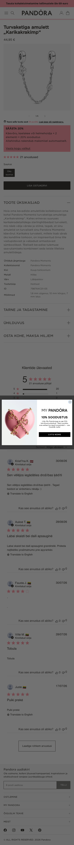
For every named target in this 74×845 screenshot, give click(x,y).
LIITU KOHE (54, 435)
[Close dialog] (69, 401)
